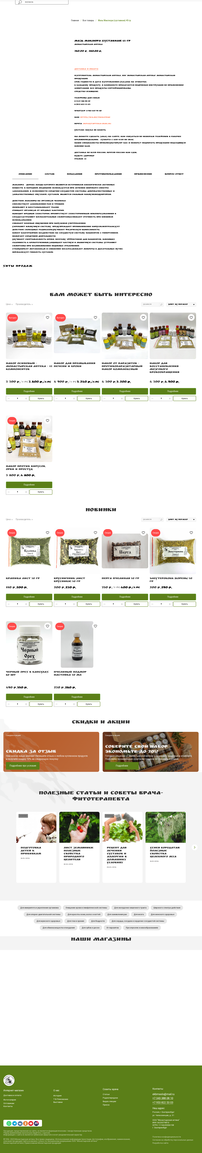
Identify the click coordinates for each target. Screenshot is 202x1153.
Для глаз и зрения (75, 921)
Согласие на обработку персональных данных (172, 1140)
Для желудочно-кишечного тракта (130, 908)
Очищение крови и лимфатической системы (86, 908)
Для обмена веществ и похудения (59, 928)
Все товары (88, 20)
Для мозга (139, 914)
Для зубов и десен (90, 928)
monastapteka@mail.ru (97, 124)
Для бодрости (98, 921)
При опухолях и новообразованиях (142, 928)
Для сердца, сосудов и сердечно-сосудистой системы (138, 921)
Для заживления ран (117, 914)
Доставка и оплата (86, 69)
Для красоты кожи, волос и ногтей (84, 914)
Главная (75, 20)
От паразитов (112, 928)
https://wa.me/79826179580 (95, 117)
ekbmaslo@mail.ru (163, 1094)
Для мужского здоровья (48, 921)
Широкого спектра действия (166, 908)
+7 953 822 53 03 (162, 1102)
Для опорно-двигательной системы (43, 914)
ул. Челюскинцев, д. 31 (163, 1115)
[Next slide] (195, 847)
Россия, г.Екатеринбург (163, 1112)
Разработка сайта (160, 1143)
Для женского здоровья (162, 914)
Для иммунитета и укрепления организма (39, 908)
